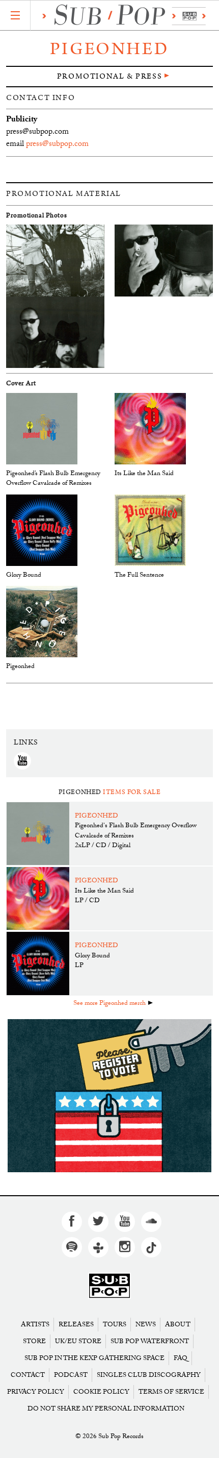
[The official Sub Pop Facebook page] (72, 1222)
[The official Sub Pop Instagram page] (125, 1247)
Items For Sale (131, 792)
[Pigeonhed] (41, 622)
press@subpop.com (57, 145)
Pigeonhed (109, 49)
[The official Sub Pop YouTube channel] (125, 1222)
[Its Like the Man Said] (150, 429)
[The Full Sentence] (150, 530)
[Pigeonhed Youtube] (22, 761)
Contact (28, 1375)
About (177, 1324)
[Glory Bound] (41, 530)
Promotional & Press (109, 76)
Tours (114, 1324)
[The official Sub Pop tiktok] (151, 1247)
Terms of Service (171, 1392)
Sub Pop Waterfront (150, 1341)
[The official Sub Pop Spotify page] (72, 1247)
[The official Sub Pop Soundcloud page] (151, 1222)
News (145, 1324)
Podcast (71, 1375)
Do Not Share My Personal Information (106, 1408)
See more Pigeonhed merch (109, 1003)
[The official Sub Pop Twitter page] (98, 1222)
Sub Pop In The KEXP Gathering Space (94, 1358)
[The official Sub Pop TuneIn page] (98, 1247)
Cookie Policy (101, 1392)
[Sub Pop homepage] (121, 16)
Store (34, 1341)
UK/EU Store (78, 1341)
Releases (76, 1324)
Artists (35, 1324)
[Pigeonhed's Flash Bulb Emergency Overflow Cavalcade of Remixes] (41, 429)
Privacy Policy (35, 1392)
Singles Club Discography (149, 1375)
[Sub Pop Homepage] (109, 1286)
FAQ (180, 1358)
